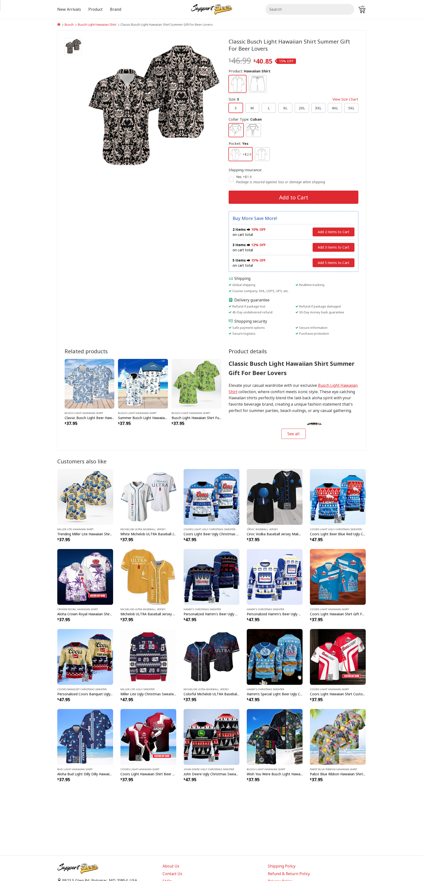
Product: (249, 71)
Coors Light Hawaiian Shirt (329, 609)
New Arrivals (69, 9)
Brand (115, 9)
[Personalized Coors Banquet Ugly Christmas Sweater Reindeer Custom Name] (85, 656)
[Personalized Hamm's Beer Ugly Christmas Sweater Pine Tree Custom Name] (275, 576)
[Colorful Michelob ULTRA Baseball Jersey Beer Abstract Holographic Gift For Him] (211, 656)
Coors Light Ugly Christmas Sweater (209, 529)
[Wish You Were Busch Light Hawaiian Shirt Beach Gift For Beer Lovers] (275, 736)
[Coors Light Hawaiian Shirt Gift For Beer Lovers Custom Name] (338, 576)
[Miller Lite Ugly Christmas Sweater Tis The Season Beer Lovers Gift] (148, 656)
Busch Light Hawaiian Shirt (97, 24)
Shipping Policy (281, 866)
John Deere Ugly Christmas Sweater (209, 769)
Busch (69, 24)
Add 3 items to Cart (333, 247)
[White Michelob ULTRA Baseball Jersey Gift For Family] (148, 496)
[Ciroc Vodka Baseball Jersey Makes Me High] (275, 496)
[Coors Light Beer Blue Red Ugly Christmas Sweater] (338, 496)
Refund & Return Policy (289, 873)
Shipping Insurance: (245, 169)
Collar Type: (245, 119)
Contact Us (172, 873)
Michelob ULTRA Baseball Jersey (142, 529)
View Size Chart (345, 99)
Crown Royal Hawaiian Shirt (77, 609)
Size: (293, 99)
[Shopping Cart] (362, 9)
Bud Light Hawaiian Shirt (75, 769)
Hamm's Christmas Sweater (202, 609)
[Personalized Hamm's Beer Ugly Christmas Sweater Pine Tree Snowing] (211, 576)
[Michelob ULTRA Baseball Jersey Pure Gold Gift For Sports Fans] (148, 576)
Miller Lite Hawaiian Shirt (75, 529)
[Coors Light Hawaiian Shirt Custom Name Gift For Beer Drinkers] (338, 656)
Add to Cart (293, 197)
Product (95, 9)
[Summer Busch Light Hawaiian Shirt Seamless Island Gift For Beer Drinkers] (143, 383)
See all (293, 433)
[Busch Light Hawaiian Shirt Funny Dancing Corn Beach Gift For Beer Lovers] (196, 383)
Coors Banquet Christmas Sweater (82, 689)
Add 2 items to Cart (333, 231)
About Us (171, 866)
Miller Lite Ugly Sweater (137, 689)
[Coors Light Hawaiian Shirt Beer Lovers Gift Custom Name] (148, 736)
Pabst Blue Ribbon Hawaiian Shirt (333, 769)
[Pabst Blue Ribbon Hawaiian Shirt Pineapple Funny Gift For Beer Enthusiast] (338, 736)
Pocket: (238, 143)
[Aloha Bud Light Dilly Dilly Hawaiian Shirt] (85, 736)
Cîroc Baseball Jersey (262, 529)
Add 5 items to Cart (333, 262)
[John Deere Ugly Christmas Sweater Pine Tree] (211, 736)
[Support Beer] (58, 24)
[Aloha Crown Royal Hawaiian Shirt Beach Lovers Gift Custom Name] (85, 576)
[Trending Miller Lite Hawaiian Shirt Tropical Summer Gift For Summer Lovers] (85, 496)
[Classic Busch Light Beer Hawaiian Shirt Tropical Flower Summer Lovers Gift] (89, 383)
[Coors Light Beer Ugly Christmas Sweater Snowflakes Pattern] (211, 496)
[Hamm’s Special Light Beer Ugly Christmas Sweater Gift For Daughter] (275, 656)
